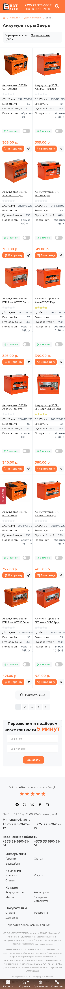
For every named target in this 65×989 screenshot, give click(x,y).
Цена (8, 39)
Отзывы (10, 880)
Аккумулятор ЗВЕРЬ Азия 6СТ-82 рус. (14, 407)
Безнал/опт (12, 863)
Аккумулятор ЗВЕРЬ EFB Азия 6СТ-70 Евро (15, 300)
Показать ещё (35, 695)
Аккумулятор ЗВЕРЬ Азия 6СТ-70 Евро (47, 87)
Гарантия (11, 858)
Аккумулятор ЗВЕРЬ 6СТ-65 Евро (47, 193)
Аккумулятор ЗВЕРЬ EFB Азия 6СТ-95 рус (47, 620)
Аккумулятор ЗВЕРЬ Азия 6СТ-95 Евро (47, 513)
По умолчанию (40, 35)
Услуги (38, 875)
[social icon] (17, 805)
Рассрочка (41, 912)
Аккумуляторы (14, 892)
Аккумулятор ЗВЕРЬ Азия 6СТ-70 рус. (14, 193)
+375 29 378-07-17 (38, 5)
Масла (9, 897)
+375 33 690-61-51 (47, 843)
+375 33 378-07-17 (47, 826)
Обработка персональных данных (27, 925)
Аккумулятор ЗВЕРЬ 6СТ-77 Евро (14, 513)
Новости (11, 875)
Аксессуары (41, 892)
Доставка (11, 917)
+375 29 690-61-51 (16, 843)
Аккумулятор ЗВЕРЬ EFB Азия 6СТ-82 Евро (48, 407)
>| (46, 707)
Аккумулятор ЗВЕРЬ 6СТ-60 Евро (14, 87)
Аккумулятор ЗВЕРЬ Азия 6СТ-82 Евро (47, 300)
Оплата (10, 912)
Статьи (38, 858)
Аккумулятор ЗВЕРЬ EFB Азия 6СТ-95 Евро (15, 620)
